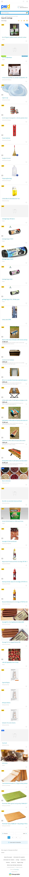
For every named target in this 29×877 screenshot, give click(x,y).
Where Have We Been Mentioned (14, 865)
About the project (8, 857)
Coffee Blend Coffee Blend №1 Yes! (11, 198)
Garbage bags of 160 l (7, 239)
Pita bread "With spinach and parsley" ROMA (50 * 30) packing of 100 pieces (15, 803)
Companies (23, 859)
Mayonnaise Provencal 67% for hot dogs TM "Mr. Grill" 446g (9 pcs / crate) (15, 561)
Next (24, 833)
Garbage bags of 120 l (7, 259)
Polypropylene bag (7, 178)
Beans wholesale (6, 481)
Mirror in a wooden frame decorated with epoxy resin (15, 380)
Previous (6, 833)
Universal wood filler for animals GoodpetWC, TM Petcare (15, 77)
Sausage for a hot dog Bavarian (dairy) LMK (13, 622)
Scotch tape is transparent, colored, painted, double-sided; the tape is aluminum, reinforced (15, 118)
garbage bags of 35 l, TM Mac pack (10, 299)
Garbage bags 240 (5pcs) (8, 218)
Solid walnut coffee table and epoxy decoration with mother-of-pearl (15, 420)
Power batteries (6, 138)
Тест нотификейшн (7, 57)
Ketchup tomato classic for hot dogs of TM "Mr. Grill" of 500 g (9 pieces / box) (15, 581)
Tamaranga (16, 869)
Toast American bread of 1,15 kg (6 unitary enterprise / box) (15, 783)
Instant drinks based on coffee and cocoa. (12, 521)
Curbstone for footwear (8, 360)
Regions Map (20, 862)
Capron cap (5, 98)
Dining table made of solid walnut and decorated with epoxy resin (15, 460)
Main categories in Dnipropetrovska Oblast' (9, 850)
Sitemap (8, 862)
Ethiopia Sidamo (6, 702)
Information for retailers (8, 859)
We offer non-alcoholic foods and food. (12, 501)
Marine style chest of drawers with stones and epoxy (15, 339)
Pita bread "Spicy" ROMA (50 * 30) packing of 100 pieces (15, 823)
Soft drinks (5, 763)
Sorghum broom (6, 158)
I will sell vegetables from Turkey (10, 662)
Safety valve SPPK (6, 319)
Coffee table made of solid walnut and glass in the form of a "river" (15, 400)
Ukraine (2, 852)
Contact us (13, 862)
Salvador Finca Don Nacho (8, 723)
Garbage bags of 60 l (7, 279)
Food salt (4, 743)
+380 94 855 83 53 (24, 7)
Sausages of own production (9, 541)
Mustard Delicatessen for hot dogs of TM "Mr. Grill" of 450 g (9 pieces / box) (15, 602)
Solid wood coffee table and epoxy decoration (13, 440)
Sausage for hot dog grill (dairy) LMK (11, 642)
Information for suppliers (19, 857)
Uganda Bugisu (6, 682)
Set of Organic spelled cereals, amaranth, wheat (14, 37)
